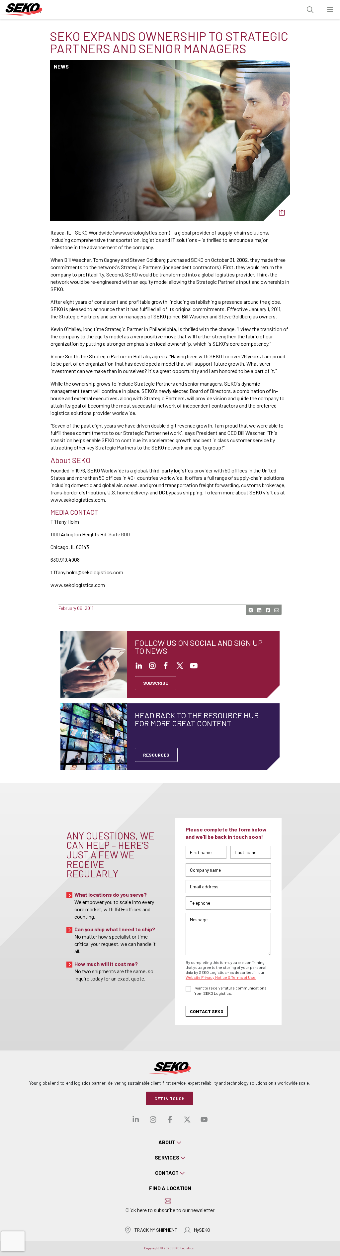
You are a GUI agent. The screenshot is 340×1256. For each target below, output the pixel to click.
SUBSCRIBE (155, 683)
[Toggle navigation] (330, 10)
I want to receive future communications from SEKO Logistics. (230, 990)
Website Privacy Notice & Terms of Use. (221, 977)
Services (167, 1157)
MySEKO (202, 1230)
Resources (156, 755)
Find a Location (170, 1188)
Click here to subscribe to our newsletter (170, 1210)
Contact (167, 1172)
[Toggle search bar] (310, 10)
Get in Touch (169, 1098)
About (166, 1142)
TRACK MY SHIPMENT (155, 1230)
